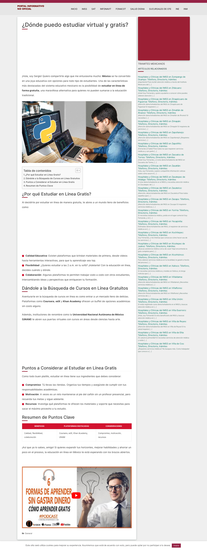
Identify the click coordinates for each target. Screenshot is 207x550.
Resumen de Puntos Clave (39, 185)
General (28, 533)
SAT (94, 9)
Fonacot (121, 9)
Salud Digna (137, 9)
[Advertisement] (77, 53)
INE (177, 9)
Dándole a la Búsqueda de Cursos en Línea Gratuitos (53, 178)
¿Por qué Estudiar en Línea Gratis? (43, 174)
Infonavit (105, 9)
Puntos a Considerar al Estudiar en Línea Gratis (50, 182)
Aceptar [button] (176, 545)
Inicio (74, 9)
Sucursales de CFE (160, 9)
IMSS (84, 9)
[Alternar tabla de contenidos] (76, 170)
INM (186, 9)
